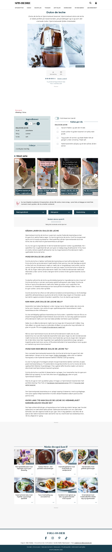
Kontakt (29, 547)
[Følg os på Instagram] (52, 538)
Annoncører (36, 547)
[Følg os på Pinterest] (59, 538)
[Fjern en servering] (26, 123)
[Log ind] (96, 3)
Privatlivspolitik (65, 547)
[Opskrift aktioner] (32, 474)
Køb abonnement (47, 547)
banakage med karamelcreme (57, 383)
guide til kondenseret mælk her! (53, 327)
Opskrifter (19, 7)
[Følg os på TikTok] (66, 538)
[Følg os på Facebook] (46, 538)
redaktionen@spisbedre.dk (83, 543)
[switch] (57, 118)
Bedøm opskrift (62, 78)
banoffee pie (63, 374)
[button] (24, 177)
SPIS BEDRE (23, 3)
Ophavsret (57, 547)
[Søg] (90, 3)
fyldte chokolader (60, 355)
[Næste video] (95, 175)
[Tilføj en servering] (38, 123)
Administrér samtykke (78, 547)
